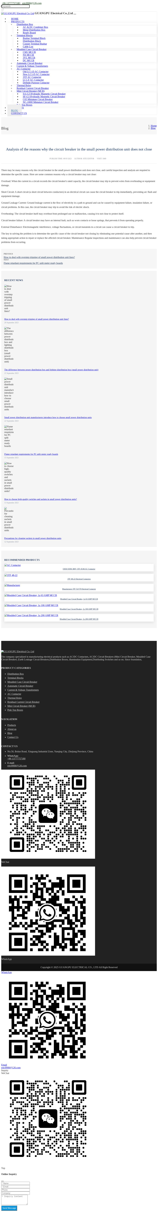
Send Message (9, 1208)
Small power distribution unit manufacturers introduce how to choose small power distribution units (48, 417)
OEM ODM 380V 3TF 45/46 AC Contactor (79, 569)
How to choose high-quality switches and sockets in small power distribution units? (40, 499)
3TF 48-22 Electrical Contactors (79, 579)
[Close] (2, 1181)
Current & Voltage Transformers (23, 690)
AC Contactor (14, 694)
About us (11, 729)
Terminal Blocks (15, 678)
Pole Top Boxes (15, 710)
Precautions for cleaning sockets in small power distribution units (32, 538)
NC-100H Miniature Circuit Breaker (40, 102)
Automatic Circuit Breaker (20, 686)
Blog (9, 733)
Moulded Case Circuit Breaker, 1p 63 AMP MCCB (79, 599)
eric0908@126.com (32, 3)
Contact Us (19, 113)
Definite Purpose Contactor (36, 82)
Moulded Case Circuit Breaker (22, 682)
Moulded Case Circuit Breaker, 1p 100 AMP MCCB (79, 609)
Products (11, 725)
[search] (2, 9)
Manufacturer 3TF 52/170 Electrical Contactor (79, 589)
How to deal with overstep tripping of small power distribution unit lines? (39, 257)
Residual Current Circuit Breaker (23, 702)
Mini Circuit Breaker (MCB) (21, 706)
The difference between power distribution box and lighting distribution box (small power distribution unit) (51, 370)
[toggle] (75, 14)
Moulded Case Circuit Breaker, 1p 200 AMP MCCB (79, 619)
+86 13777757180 (11, 3)
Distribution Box (15, 674)
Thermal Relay (14, 698)
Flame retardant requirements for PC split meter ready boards (33, 263)
